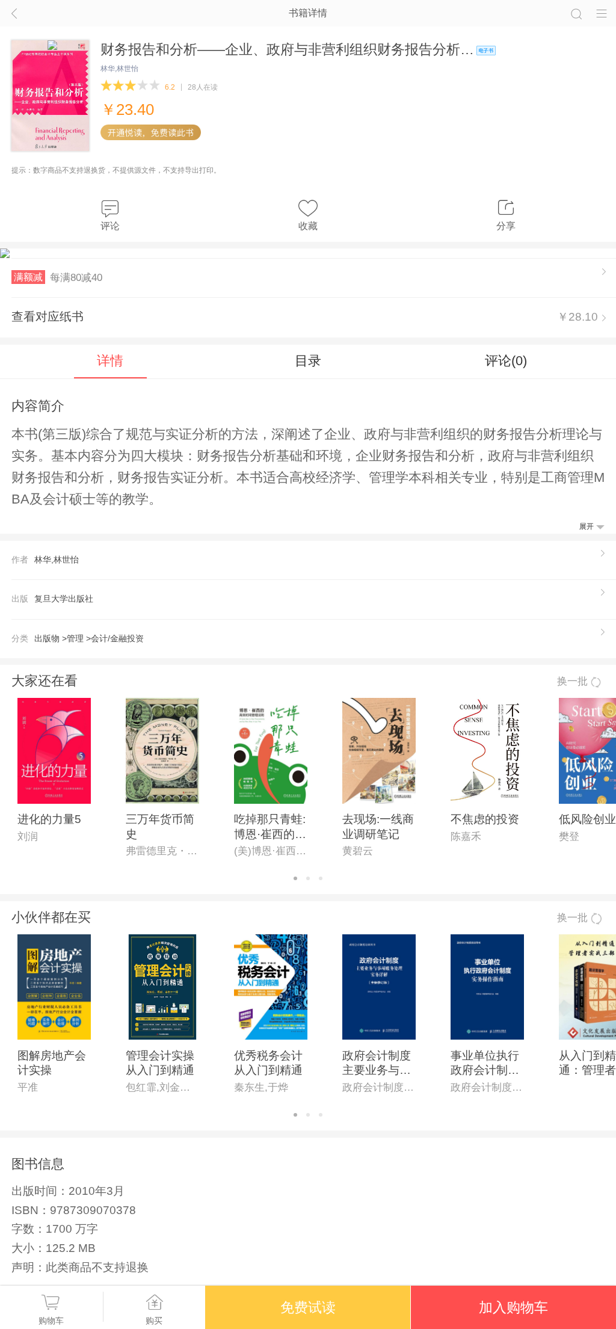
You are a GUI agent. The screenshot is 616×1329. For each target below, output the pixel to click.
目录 (308, 360)
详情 (110, 360)
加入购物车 (513, 1307)
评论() (506, 360)
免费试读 (308, 1307)
